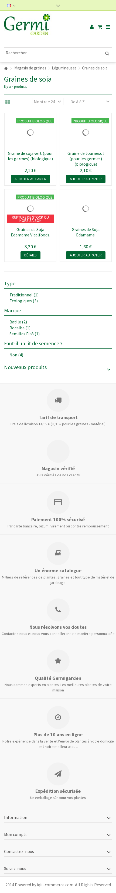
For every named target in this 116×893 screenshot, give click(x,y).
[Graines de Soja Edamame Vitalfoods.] (30, 208)
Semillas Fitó (24, 333)
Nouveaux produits (25, 367)
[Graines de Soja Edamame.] (85, 208)
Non (16, 354)
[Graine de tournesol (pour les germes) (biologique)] (85, 132)
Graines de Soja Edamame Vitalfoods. (30, 232)
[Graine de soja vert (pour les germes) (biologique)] (30, 132)
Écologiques (23, 300)
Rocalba (19, 327)
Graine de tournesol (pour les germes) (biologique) (85, 158)
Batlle (18, 322)
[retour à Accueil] (5, 68)
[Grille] (7, 102)
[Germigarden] (40, 27)
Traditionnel (24, 294)
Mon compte (16, 834)
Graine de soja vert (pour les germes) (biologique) (30, 155)
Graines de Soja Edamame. (86, 232)
